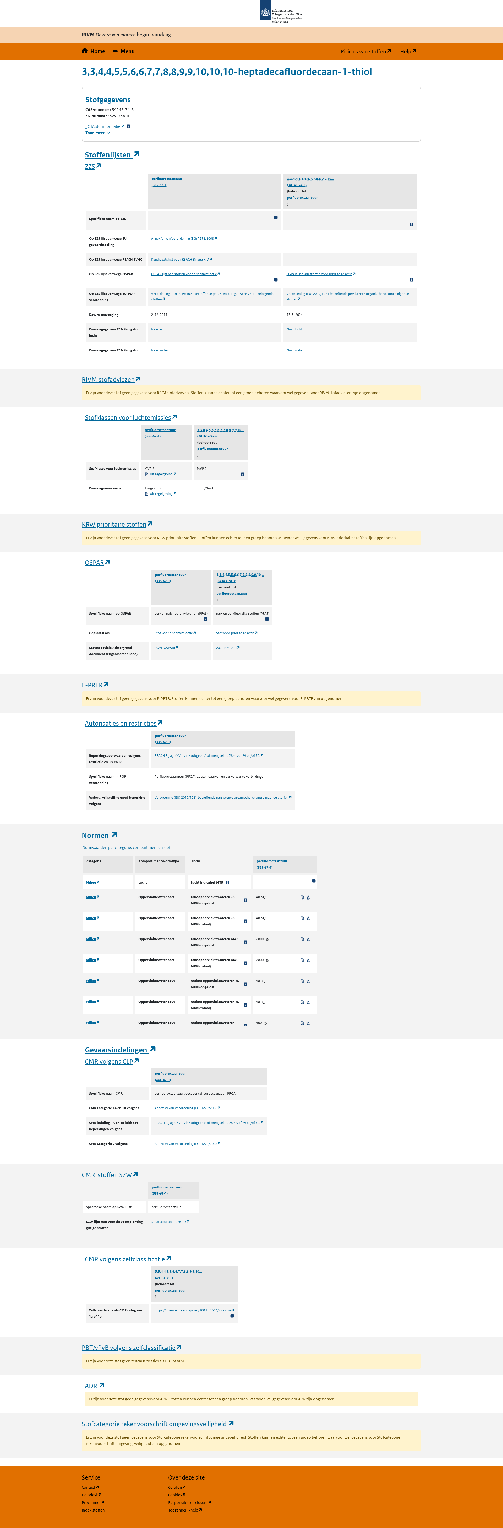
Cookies (202, 1494)
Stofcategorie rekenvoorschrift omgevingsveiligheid (158, 1423)
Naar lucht (159, 329)
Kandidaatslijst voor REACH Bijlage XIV (181, 259)
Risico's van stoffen (368, 51)
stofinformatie (105, 126)
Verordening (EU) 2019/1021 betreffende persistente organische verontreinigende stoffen (223, 797)
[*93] (245, 942)
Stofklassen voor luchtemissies (131, 417)
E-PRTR (96, 685)
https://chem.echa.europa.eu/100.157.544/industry (194, 1310)
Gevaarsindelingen (121, 1050)
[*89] (245, 921)
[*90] (245, 900)
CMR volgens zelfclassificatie (128, 1259)
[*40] (245, 984)
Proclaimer (118, 1502)
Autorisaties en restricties (124, 723)
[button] (124, 51)
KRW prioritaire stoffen (117, 524)
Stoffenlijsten (112, 154)
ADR (95, 1385)
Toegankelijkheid (208, 1510)
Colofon (202, 1487)
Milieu (93, 882)
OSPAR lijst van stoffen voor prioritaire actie (186, 274)
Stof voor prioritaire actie (175, 633)
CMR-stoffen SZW (110, 1174)
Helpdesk (117, 1494)
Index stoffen (93, 1510)
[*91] (245, 1005)
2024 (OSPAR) (167, 648)
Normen (100, 835)
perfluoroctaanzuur (167, 178)
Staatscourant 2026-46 (170, 1222)
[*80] (227, 882)
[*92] (245, 963)
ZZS (93, 166)
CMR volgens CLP (112, 1061)
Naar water (159, 350)
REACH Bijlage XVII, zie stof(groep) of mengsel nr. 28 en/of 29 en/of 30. (209, 755)
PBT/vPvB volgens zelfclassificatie (132, 1347)
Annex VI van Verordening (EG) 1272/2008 (184, 238)
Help (410, 51)
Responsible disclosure (208, 1502)
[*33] (128, 126)
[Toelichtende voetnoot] (276, 217)
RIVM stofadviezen (111, 379)
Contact (115, 1487)
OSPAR (98, 562)
